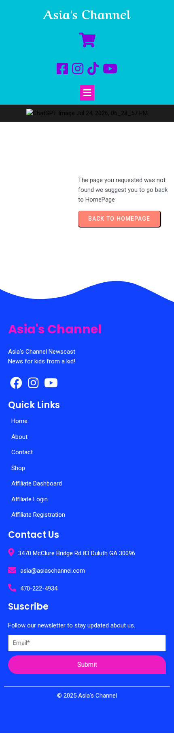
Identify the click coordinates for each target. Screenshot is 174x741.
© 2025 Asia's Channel (87, 695)
